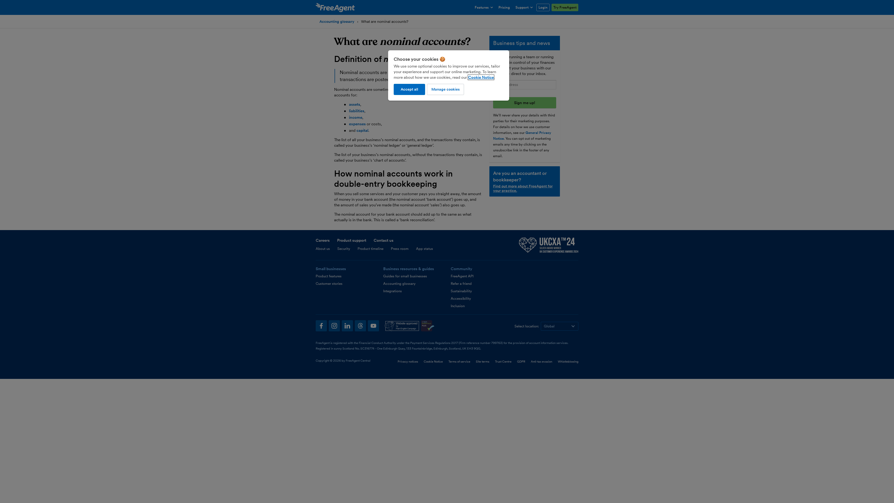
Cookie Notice (481, 77)
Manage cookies (445, 89)
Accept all (409, 89)
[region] (448, 75)
